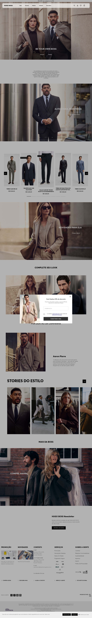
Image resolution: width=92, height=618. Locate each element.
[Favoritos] (81, 5)
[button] (83, 614)
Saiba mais (47, 614)
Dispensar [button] (74, 614)
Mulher (34, 5)
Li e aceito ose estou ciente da (57, 314)
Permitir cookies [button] (67, 614)
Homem (27, 5)
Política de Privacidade (57, 314)
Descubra (48, 5)
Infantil (41, 5)
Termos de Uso (56, 313)
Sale (20, 5)
